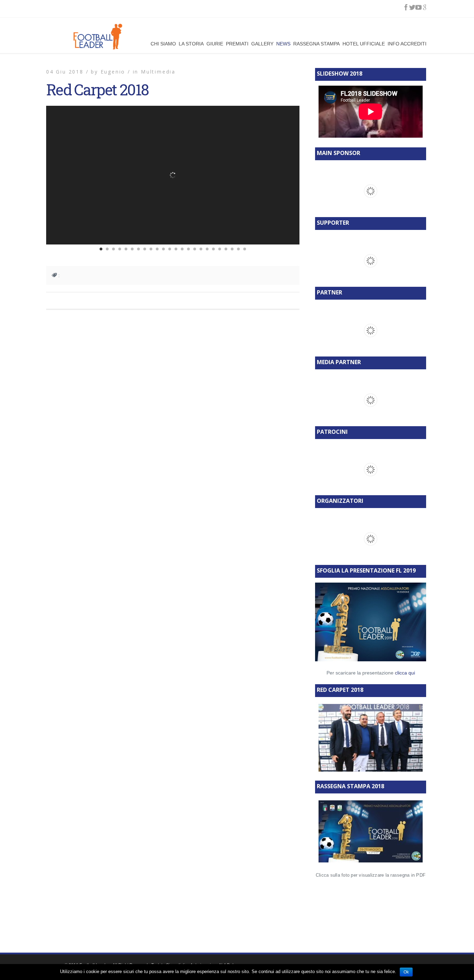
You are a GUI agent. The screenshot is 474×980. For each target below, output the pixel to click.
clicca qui (405, 673)
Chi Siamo (163, 43)
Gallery (262, 43)
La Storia (191, 43)
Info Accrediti (407, 43)
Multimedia (158, 71)
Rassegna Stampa (316, 43)
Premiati (237, 43)
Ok (406, 972)
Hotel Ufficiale (363, 43)
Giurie (214, 43)
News (283, 43)
